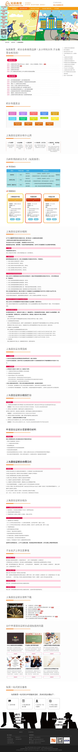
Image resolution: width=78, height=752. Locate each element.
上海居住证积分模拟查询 (23, 113)
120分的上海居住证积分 (24, 583)
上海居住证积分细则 (68, 57)
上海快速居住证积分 (28, 124)
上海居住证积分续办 (55, 118)
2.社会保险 (19, 142)
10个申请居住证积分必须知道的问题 (70, 72)
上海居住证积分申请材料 (44, 113)
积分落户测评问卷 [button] (46, 8)
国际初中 (21, 732)
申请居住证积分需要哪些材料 (21, 429)
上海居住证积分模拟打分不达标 (19, 417)
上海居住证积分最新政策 (69, 47)
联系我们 (31, 735)
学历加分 (12, 167)
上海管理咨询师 (10, 739)
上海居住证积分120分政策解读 (12, 118)
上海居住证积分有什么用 (18, 124)
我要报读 (58, 174)
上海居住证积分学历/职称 (23, 118)
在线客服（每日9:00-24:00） (35, 742)
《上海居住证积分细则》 (37, 238)
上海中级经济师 (18, 739)
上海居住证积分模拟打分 (69, 60)
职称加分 (12, 191)
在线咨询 (15, 653)
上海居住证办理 (44, 117)
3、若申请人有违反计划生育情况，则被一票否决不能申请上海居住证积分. (22, 415)
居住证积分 (9, 737)
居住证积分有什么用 (68, 51)
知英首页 (13, 42)
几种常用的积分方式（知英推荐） (70, 54)
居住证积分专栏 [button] (23, 8)
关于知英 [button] (56, 8)
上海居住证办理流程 (68, 58)
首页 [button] (8, 8)
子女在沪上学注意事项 (69, 68)
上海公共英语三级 (10, 742)
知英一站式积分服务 (68, 75)
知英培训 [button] (14, 8)
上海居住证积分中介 (33, 113)
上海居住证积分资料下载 (69, 69)
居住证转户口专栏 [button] (34, 8)
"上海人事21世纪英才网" (37, 471)
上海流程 (19, 461)
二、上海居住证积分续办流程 (14, 518)
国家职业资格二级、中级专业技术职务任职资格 (26, 286)
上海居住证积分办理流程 (69, 64)
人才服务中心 (10, 482)
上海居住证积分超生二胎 (55, 113)
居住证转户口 (18, 737)
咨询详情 (12, 219)
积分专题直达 (67, 49)
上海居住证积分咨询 (49, 124)
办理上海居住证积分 (39, 124)
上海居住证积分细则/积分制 (12, 113)
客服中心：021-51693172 (35, 737)
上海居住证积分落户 (33, 118)
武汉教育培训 (30, 732)
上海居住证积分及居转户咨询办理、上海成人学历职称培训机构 (39, 748)
